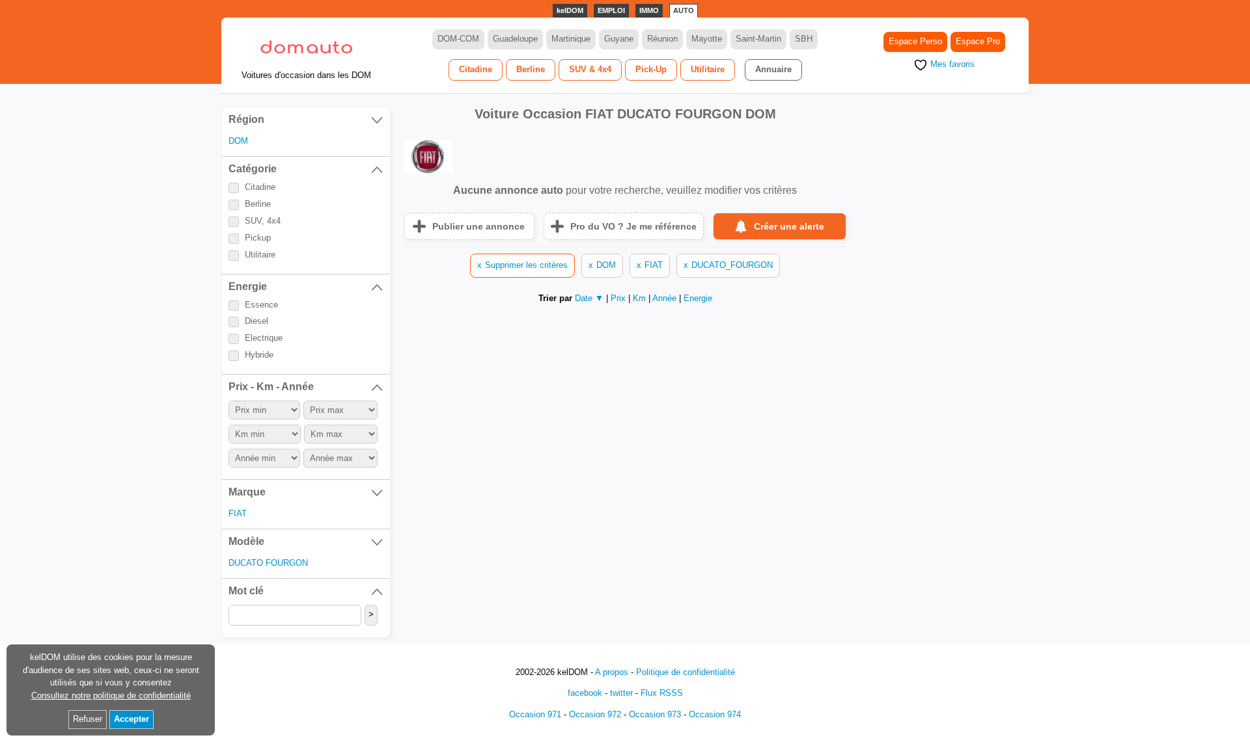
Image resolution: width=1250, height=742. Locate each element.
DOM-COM (458, 39)
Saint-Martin (758, 39)
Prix (619, 298)
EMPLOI (611, 10)
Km (640, 298)
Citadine (475, 69)
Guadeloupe (515, 39)
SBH (803, 39)
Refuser (87, 719)
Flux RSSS (662, 693)
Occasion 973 (655, 714)
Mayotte (706, 39)
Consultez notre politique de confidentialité (111, 695)
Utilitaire (708, 69)
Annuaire (773, 69)
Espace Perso (915, 41)
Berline (530, 69)
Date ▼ (589, 298)
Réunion (662, 39)
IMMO (649, 10)
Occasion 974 (715, 714)
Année (665, 298)
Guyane (618, 39)
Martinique (570, 39)
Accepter (131, 719)
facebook (585, 693)
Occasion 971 (535, 714)
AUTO (683, 10)
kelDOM (570, 10)
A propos (611, 672)
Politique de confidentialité (685, 672)
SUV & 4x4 (590, 69)
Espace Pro (978, 41)
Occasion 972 (595, 714)
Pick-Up (651, 69)
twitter (621, 693)
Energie (698, 298)
